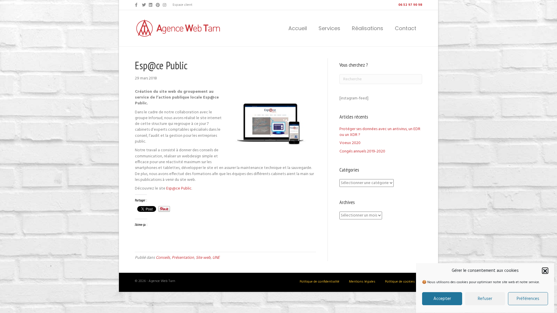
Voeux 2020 (350, 143)
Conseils (163, 257)
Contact (405, 28)
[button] (545, 271)
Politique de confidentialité (319, 282)
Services (329, 28)
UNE (216, 257)
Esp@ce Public (178, 188)
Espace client (182, 5)
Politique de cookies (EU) (403, 282)
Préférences (528, 299)
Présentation (183, 257)
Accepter (442, 299)
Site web (203, 257)
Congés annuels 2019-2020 (362, 151)
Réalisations (367, 28)
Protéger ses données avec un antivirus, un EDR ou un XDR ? (379, 132)
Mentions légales (362, 282)
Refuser (485, 299)
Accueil (297, 28)
